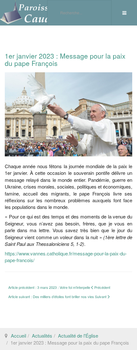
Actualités (42, 335)
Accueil (18, 335)
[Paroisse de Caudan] (32, 12)
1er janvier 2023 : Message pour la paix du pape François (65, 59)
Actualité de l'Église (78, 335)
